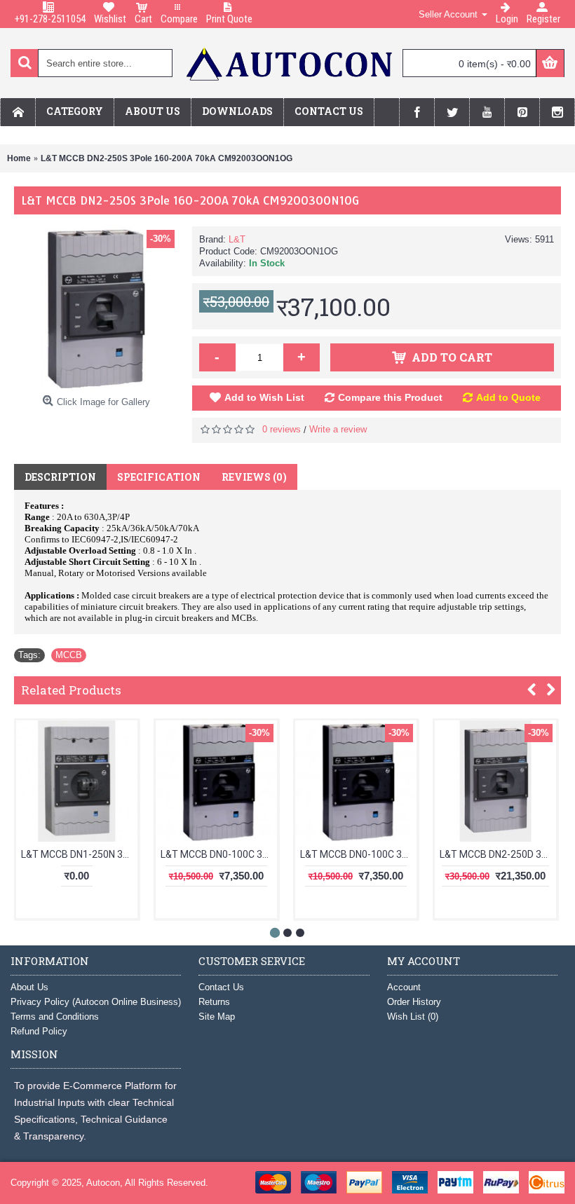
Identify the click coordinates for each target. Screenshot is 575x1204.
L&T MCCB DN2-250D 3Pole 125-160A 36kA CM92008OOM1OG (498, 854)
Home (19, 158)
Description (60, 477)
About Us (29, 987)
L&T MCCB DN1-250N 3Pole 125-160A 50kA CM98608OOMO (79, 854)
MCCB (68, 655)
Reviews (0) (254, 477)
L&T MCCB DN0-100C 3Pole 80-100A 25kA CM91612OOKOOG (358, 854)
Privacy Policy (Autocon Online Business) (96, 1002)
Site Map (216, 1016)
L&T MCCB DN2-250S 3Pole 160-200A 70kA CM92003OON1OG (166, 158)
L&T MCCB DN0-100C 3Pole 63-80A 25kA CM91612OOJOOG (219, 854)
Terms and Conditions (55, 1016)
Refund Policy (39, 1031)
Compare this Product (390, 397)
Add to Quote (508, 397)
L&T (237, 239)
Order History (414, 1002)
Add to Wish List (264, 397)
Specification (159, 477)
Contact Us (221, 987)
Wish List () (412, 1016)
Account (404, 987)
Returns (214, 1002)
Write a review (338, 429)
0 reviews (281, 429)
